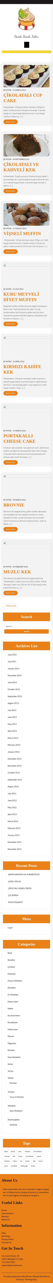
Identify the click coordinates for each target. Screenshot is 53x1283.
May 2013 (12, 724)
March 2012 (13, 821)
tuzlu (6, 1166)
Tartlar (11, 1071)
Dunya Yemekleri (15, 981)
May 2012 (12, 807)
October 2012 (14, 772)
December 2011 (14, 842)
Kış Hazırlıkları (14, 1015)
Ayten (8, 90)
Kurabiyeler (13, 1022)
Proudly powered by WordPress (17, 1276)
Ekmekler (12, 988)
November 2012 (15, 766)
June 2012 (12, 800)
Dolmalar (12, 974)
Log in (10, 927)
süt (21, 1161)
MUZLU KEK (17, 571)
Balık (10, 953)
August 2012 (13, 786)
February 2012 (14, 828)
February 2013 (14, 745)
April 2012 (12, 814)
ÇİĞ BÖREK (13, 895)
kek (14, 1156)
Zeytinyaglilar (14, 1119)
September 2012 (15, 779)
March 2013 (13, 738)
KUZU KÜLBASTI (15, 902)
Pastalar (13, 1083)
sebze (15, 1161)
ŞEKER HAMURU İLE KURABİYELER (24, 874)
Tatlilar (11, 1078)
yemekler (14, 1166)
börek (13, 1151)
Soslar (10, 1064)
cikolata (27, 1151)
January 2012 (14, 835)
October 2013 (14, 689)
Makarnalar (13, 1029)
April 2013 (12, 731)
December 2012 (14, 759)
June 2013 (12, 717)
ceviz (20, 1151)
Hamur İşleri (13, 1001)
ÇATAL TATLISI (14, 881)
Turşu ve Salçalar (17, 1097)
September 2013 (15, 696)
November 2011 (15, 849)
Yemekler (12, 1106)
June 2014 (12, 682)
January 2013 (14, 752)
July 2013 (12, 710)
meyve (39, 1156)
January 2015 (14, 668)
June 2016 (12, 654)
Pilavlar (11, 1036)
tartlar (27, 1161)
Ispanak (7, 1156)
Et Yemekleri (13, 994)
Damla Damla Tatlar (26, 36)
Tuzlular (11, 1092)
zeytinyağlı (24, 1166)
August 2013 (13, 703)
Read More (10, 122)
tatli (34, 1161)
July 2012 (12, 793)
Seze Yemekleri (14, 1057)
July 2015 (12, 661)
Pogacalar (12, 1043)
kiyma (20, 1156)
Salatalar (13, 1124)
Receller (11, 1050)
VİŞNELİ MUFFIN (22, 233)
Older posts (11, 605)
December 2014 (14, 675)
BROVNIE (13, 505)
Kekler (10, 1008)
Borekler (11, 960)
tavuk (40, 1161)
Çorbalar (11, 967)
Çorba (33, 1166)
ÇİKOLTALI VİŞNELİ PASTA (19, 888)
